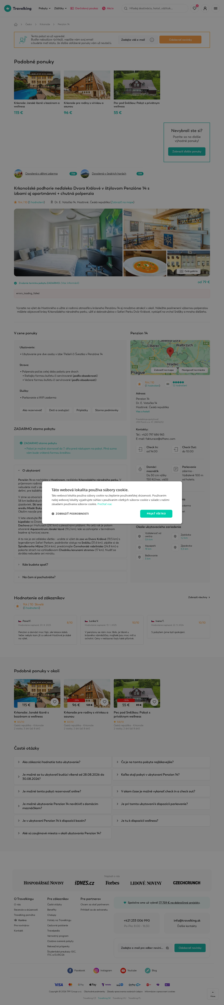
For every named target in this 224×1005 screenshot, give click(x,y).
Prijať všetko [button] (156, 513)
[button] (70, 514)
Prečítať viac (104, 504)
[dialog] (112, 502)
